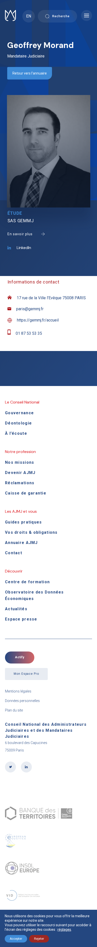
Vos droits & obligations (31, 532)
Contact (13, 552)
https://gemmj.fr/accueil (38, 320)
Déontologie (18, 423)
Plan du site (14, 710)
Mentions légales (18, 691)
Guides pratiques (23, 522)
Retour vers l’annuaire (29, 73)
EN (28, 16)
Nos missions (19, 462)
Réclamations (19, 482)
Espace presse (21, 619)
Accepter (16, 938)
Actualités (16, 608)
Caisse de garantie (25, 493)
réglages (64, 930)
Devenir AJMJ (20, 472)
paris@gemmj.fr (30, 308)
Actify (20, 657)
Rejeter (39, 938)
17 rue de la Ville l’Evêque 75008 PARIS (51, 298)
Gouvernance (19, 412)
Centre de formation (27, 582)
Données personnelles (22, 701)
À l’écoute (16, 433)
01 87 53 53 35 (29, 333)
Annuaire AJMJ (21, 542)
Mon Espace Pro (26, 674)
